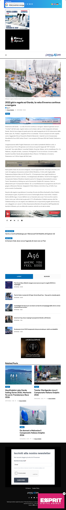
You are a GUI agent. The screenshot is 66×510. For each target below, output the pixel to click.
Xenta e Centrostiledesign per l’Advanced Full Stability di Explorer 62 (30, 234)
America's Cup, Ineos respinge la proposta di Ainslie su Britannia (32, 318)
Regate (7, 113)
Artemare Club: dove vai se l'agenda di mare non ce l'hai (25, 241)
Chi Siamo (28, 488)
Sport (8, 108)
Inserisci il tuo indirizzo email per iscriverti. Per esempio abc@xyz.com (29, 468)
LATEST (19, 276)
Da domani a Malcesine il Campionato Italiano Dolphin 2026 (32, 432)
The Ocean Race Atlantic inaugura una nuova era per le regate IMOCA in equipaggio (34, 283)
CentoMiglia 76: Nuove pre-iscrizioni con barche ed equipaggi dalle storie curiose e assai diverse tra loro (37, 306)
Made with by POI (33, 505)
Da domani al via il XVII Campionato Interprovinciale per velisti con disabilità (36, 329)
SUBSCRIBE (21, 480)
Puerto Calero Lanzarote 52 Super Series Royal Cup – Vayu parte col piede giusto (37, 295)
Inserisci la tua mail (20, 460)
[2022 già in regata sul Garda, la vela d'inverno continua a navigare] (14, 220)
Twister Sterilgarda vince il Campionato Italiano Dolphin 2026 (46, 392)
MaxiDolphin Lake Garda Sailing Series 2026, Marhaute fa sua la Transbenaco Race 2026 (18, 393)
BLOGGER (47, 276)
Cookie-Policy (35, 488)
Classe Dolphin (10, 110)
